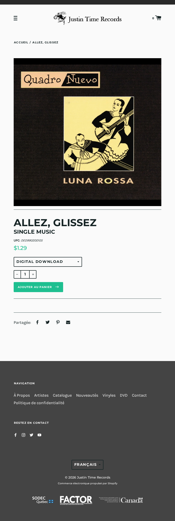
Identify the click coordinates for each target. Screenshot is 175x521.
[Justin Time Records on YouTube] (39, 434)
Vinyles (109, 395)
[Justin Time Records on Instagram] (23, 434)
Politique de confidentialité (39, 403)
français (85, 464)
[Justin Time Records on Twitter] (31, 434)
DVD (124, 395)
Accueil (21, 42)
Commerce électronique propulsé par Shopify (87, 483)
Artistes (41, 395)
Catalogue (62, 395)
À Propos (22, 395)
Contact (139, 395)
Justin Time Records (93, 477)
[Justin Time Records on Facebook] (15, 434)
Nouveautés (87, 395)
